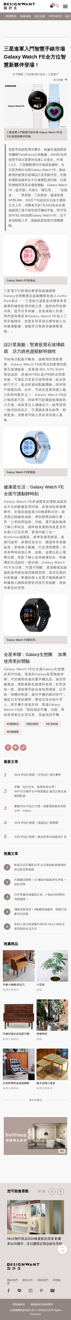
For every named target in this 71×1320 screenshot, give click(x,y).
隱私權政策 (19, 1304)
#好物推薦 (13, 731)
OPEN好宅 (55, 16)
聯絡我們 (42, 1280)
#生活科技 (52, 724)
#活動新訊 (13, 724)
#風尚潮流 (32, 724)
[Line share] (15, 747)
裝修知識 (25, 16)
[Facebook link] (8, 1291)
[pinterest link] (41, 1291)
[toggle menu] (65, 6)
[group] (35, 1220)
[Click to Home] (19, 6)
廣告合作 (27, 1280)
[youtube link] (52, 1291)
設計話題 (39, 16)
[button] (52, 1191)
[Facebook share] (8, 747)
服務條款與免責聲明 (42, 1304)
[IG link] (30, 1291)
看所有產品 (35, 1099)
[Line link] (19, 1291)
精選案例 (11, 16)
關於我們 (12, 1280)
